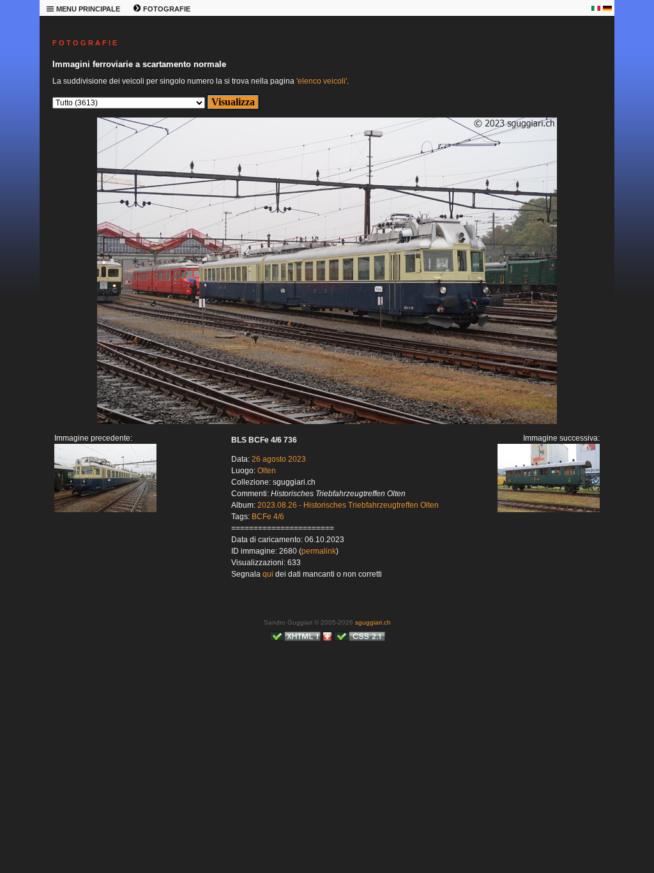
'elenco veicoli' (321, 81)
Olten (266, 470)
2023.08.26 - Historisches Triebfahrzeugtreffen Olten (348, 505)
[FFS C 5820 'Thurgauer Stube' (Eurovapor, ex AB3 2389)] (327, 421)
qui (267, 574)
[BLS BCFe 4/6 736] (105, 509)
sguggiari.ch (373, 622)
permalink (318, 551)
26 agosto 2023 (279, 459)
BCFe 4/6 (268, 516)
